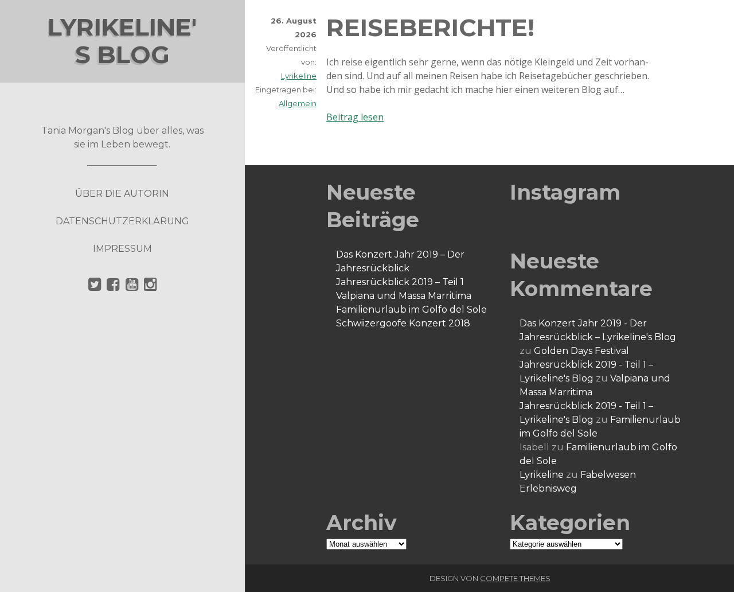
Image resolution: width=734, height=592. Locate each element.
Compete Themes (515, 578)
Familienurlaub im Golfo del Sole (411, 309)
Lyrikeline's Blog (122, 40)
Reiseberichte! (430, 27)
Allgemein (298, 103)
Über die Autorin (122, 193)
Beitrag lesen (355, 117)
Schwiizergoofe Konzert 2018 (403, 323)
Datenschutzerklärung (122, 221)
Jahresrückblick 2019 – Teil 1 (400, 281)
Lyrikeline (299, 75)
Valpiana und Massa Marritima (403, 295)
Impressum (122, 248)
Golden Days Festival (581, 350)
